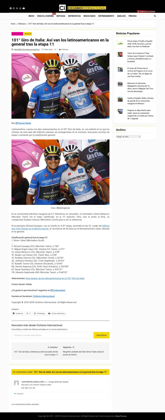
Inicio (31, 16)
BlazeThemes (121, 416)
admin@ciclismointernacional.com (27, 49)
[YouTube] (23, 8)
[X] (17, 8)
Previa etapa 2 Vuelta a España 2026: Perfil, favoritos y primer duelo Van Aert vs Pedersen (139, 44)
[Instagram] (13, 8)
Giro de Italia (17, 34)
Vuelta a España (46, 15)
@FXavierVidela (23, 123)
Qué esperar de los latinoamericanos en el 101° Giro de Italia (55, 278)
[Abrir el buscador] (155, 16)
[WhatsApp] (20, 8)
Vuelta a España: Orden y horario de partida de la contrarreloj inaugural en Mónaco (140, 101)
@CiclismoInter (57, 290)
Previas (132, 16)
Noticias (61, 16)
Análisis (121, 16)
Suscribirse (102, 335)
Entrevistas (74, 16)
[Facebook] (10, 8)
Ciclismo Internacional (43, 296)
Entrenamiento (106, 16)
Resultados (89, 16)
